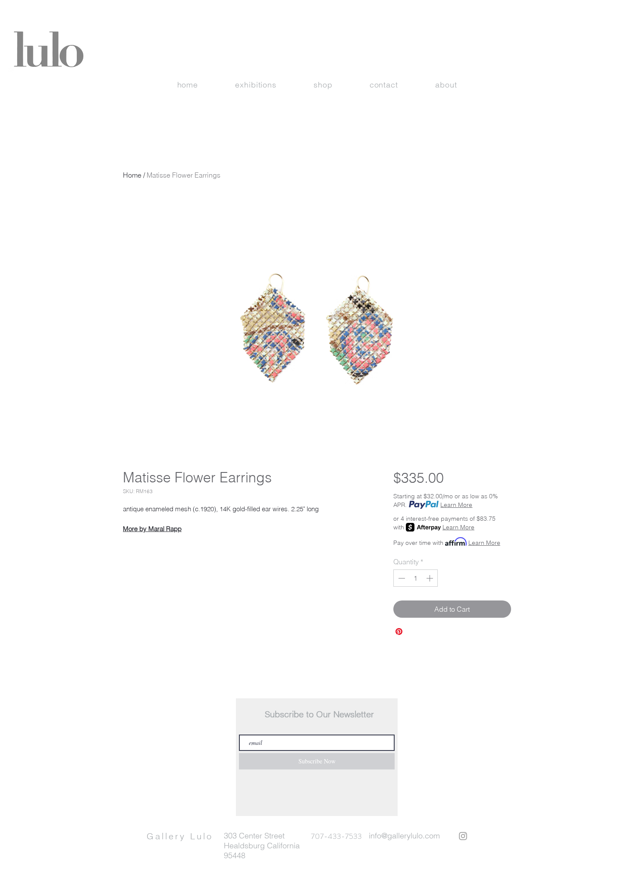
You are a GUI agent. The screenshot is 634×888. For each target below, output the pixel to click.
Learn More (456, 505)
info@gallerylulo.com (404, 836)
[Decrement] (401, 578)
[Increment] (430, 578)
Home (132, 175)
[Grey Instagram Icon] (463, 836)
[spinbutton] (415, 578)
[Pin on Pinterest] (399, 631)
